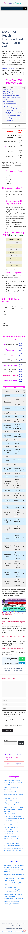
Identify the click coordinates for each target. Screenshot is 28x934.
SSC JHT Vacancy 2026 (10, 791)
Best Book (7, 915)
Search (6, 740)
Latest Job (10, 931)
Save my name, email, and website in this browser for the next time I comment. (14, 714)
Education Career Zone (9, 68)
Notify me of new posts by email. (13, 726)
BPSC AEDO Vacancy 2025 (11, 813)
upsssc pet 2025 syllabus (11, 887)
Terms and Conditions (20, 923)
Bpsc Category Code (9, 92)
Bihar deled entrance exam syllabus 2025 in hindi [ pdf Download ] (11, 903)
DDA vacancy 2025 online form (13, 851)
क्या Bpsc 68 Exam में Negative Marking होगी (14, 119)
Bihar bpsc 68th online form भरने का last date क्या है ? (15, 109)
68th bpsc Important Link (10, 105)
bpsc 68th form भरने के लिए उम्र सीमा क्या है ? (15, 112)
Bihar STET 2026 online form (12, 780)
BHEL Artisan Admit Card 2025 (12, 816)
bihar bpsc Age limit (9, 101)
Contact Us (11, 925)
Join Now (21, 659)
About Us (17, 925)
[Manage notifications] (24, 931)
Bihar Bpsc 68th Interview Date (12, 90)
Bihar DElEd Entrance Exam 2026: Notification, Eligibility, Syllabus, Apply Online (13, 809)
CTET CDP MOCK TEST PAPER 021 (13, 671)
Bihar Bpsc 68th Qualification (11, 95)
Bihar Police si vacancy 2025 (12, 836)
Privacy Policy (10, 923)
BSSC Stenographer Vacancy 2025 (13, 845)
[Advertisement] (14, 19)
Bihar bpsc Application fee (11, 93)
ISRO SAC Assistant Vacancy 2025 (13, 848)
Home (3, 923)
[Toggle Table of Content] (22, 87)
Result (16, 931)
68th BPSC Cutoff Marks (10, 103)
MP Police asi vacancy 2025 (11, 843)
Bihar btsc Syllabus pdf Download (13, 898)
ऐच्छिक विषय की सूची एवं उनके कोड (11, 107)
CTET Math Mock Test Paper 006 (13, 668)
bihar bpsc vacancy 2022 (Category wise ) (13, 98)
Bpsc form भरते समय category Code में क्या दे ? (15, 116)
